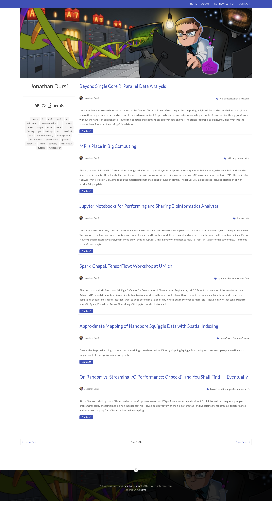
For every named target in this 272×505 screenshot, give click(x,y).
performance (36, 139)
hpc (58, 131)
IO (43, 119)
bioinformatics (49, 123)
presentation (52, 139)
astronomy (32, 123)
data (59, 127)
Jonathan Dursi (49, 86)
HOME (193, 3)
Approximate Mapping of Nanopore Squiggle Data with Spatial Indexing (148, 326)
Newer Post (30, 442)
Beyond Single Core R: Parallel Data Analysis (122, 86)
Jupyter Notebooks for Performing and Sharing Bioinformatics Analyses (149, 206)
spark (42, 143)
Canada (35, 119)
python (65, 139)
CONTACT (244, 3)
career (30, 127)
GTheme (141, 489)
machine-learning (45, 135)
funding (30, 131)
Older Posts (242, 442)
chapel (40, 127)
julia (31, 135)
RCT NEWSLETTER (224, 3)
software (31, 143)
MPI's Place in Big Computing (107, 146)
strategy (53, 143)
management (63, 135)
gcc (39, 131)
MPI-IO (59, 119)
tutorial (41, 147)
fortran (68, 127)
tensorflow (66, 143)
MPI (50, 119)
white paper (55, 147)
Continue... (86, 131)
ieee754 (68, 131)
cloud (49, 127)
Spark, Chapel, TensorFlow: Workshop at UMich (125, 266)
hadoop (49, 131)
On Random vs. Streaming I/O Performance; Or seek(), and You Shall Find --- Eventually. (163, 377)
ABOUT (205, 3)
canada (68, 123)
